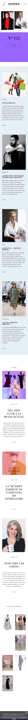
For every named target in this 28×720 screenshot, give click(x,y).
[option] (14, 47)
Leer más (14, 45)
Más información (22, 717)
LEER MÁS (4, 125)
